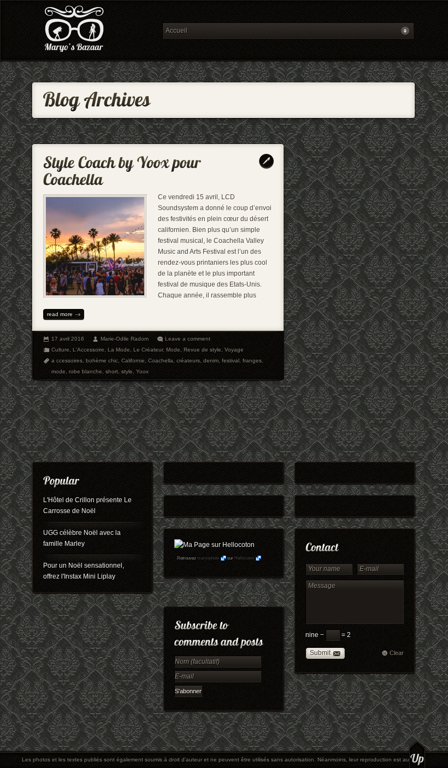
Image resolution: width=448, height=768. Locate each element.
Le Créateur (148, 350)
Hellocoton (244, 558)
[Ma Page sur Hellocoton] (214, 545)
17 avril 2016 (67, 339)
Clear (397, 653)
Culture (60, 350)
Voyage (234, 350)
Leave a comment (187, 339)
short (111, 371)
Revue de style (202, 350)
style (127, 371)
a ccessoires (66, 361)
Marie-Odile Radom (125, 339)
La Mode (119, 350)
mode (58, 371)
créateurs (188, 361)
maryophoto (208, 558)
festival (230, 361)
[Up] (417, 754)
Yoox (142, 371)
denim (211, 361)
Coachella (160, 361)
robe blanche (85, 371)
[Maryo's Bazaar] (94, 30)
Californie (133, 361)
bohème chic (102, 361)
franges (252, 361)
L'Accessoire (88, 350)
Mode (173, 350)
